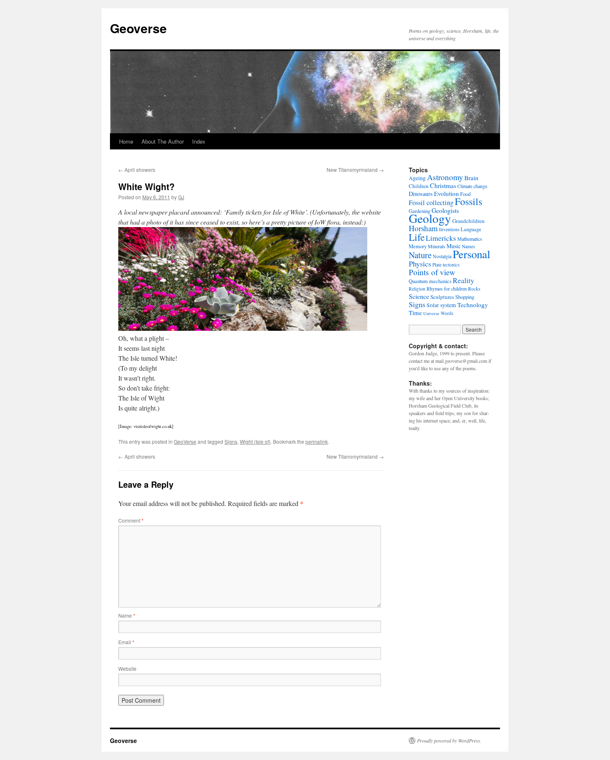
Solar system (441, 305)
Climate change (472, 186)
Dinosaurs (421, 194)
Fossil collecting (431, 202)
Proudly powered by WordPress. (449, 740)
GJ (181, 196)
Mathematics (469, 238)
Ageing (417, 178)
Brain (471, 178)
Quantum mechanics (430, 281)
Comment (131, 520)
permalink (316, 441)
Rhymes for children (447, 288)
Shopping (464, 296)
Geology (430, 218)
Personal (471, 254)
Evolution (446, 193)
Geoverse (138, 28)
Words (447, 313)
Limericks (441, 238)
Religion (417, 289)
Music (454, 246)
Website (127, 668)
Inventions (449, 229)
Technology (472, 305)
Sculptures (442, 297)
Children (419, 186)
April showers (136, 169)
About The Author (163, 141)
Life (417, 237)
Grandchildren (468, 221)
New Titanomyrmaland (355, 169)
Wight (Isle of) (255, 441)
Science (419, 296)
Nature (420, 255)
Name (126, 615)
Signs (230, 441)
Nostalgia (442, 256)
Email (126, 641)
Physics (420, 264)
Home (126, 141)
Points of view (432, 272)
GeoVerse (185, 441)
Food (465, 194)
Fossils (468, 201)
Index (198, 141)
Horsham (423, 228)
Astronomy (445, 177)
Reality (463, 280)
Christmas (443, 185)
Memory (418, 246)
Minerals (436, 246)
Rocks (474, 289)
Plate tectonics (445, 264)
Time (415, 312)
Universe (431, 313)
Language (471, 229)
